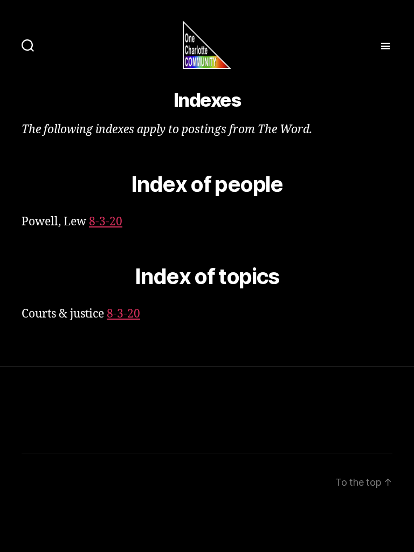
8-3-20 (105, 222)
